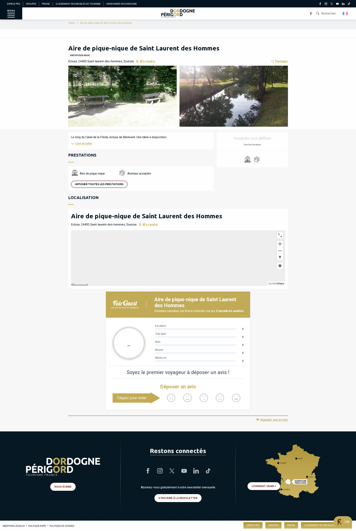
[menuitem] (178, 13)
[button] (345, 13)
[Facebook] (320, 4)
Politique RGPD (37, 526)
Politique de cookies (62, 526)
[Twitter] (331, 4)
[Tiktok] (349, 4)
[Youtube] (337, 4)
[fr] (345, 13)
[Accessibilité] (311, 13)
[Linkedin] (343, 4)
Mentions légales (14, 526)
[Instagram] (326, 4)
